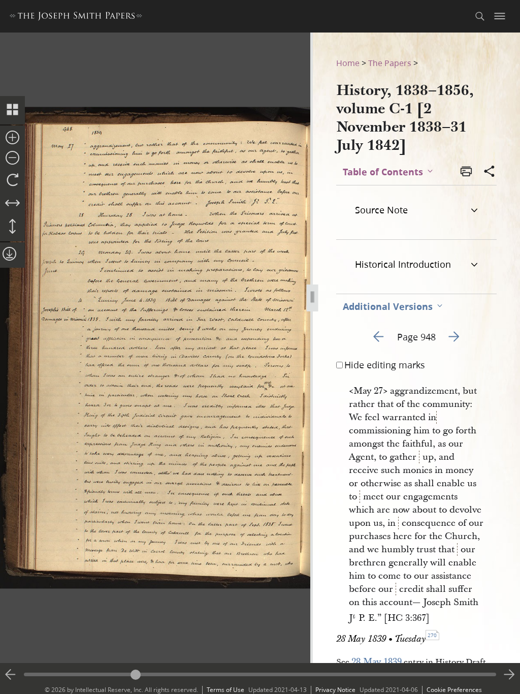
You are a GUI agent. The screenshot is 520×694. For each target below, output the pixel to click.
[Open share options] (489, 172)
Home (348, 63)
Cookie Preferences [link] (454, 689)
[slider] (260, 674)
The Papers (389, 63)
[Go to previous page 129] (11, 675)
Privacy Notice (335, 689)
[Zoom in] (12, 138)
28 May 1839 (376, 661)
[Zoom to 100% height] (12, 227)
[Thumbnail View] (12, 110)
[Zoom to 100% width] (12, 203)
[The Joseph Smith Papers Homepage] (76, 17)
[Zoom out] (12, 158)
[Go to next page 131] (509, 675)
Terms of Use (225, 689)
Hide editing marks (384, 364)
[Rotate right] (12, 180)
